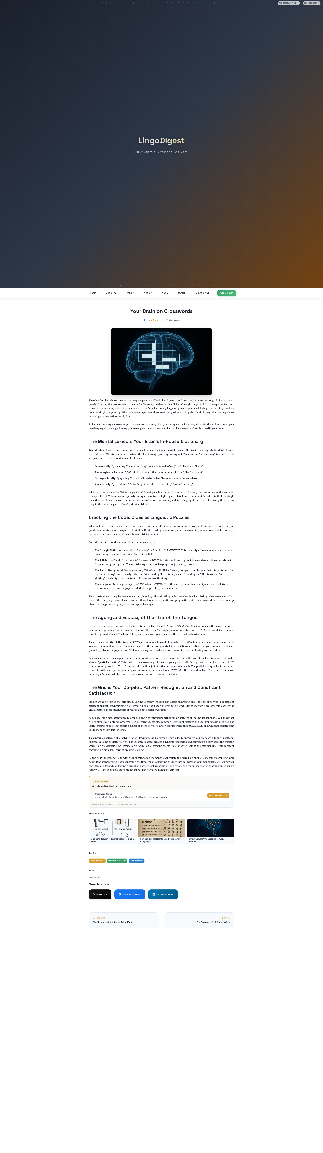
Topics (148, 293)
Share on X (101, 894)
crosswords (95, 877)
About (181, 293)
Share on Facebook (131, 894)
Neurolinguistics (97, 861)
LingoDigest (161, 140)
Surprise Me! (202, 293)
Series (130, 293)
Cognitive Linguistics (117, 861)
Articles (111, 293)
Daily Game (226, 293)
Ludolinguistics (137, 861)
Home (93, 293)
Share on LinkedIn (165, 894)
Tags (165, 293)
